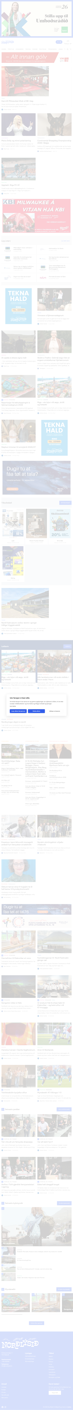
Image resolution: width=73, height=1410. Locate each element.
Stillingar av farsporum (54, 711)
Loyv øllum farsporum (18, 711)
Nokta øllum (36, 711)
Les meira (13, 706)
